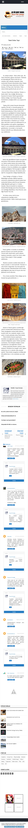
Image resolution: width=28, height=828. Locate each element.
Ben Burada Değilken (11, 743)
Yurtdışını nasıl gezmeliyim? (8, 420)
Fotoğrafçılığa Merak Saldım (13, 737)
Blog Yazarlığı (17, 757)
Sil (13, 458)
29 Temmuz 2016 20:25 (19, 578)
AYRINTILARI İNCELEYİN (10, 826)
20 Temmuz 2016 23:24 (19, 489)
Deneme (23, 757)
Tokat (17, 47)
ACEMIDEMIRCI (11, 488)
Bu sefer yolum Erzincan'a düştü (9, 411)
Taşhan (11, 47)
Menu (4, 27)
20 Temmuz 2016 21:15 (19, 445)
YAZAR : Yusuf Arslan (17, 388)
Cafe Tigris (10, 446)
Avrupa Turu (9, 757)
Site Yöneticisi (10, 673)
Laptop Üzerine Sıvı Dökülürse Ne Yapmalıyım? (8, 436)
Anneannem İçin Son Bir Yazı (13, 717)
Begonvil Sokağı (11, 577)
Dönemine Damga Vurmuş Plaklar (14, 730)
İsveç (2, 763)
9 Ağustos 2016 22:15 (20, 619)
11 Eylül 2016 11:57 (18, 655)
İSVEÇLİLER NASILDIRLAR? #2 (8, 415)
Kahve (21, 759)
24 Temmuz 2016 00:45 (19, 536)
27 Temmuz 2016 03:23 (17, 514)
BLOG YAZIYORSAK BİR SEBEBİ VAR (15, 710)
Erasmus (3, 759)
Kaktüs (2, 761)
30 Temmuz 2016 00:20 (17, 597)
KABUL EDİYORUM (20, 826)
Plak (20, 761)
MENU (22, 1)
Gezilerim (5, 47)
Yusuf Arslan (12, 466)
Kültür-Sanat (15, 761)
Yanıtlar (6, 463)
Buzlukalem (10, 620)
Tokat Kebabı (9, 48)
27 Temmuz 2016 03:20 (17, 467)
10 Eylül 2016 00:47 (20, 633)
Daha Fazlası (15, 398)
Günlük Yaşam (15, 759)
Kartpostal (8, 761)
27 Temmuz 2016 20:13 (17, 558)
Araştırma (3, 757)
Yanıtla (9, 458)
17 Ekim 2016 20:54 (20, 672)
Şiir (6, 763)
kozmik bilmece (11, 633)
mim (23, 761)
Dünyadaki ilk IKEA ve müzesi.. (9, 424)
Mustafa (9, 536)
